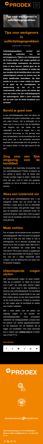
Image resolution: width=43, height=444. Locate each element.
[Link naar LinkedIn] (8, 441)
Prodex (28, 46)
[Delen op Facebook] (6, 348)
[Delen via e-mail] (37, 348)
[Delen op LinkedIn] (31, 348)
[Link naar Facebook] (5, 441)
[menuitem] (35, 6)
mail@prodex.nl (25, 332)
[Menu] (35, 6)
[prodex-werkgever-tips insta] (21, 20)
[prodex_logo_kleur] (17, 4)
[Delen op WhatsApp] (25, 348)
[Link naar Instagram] (11, 441)
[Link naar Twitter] (14, 441)
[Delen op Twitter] (12, 348)
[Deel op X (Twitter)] (19, 348)
